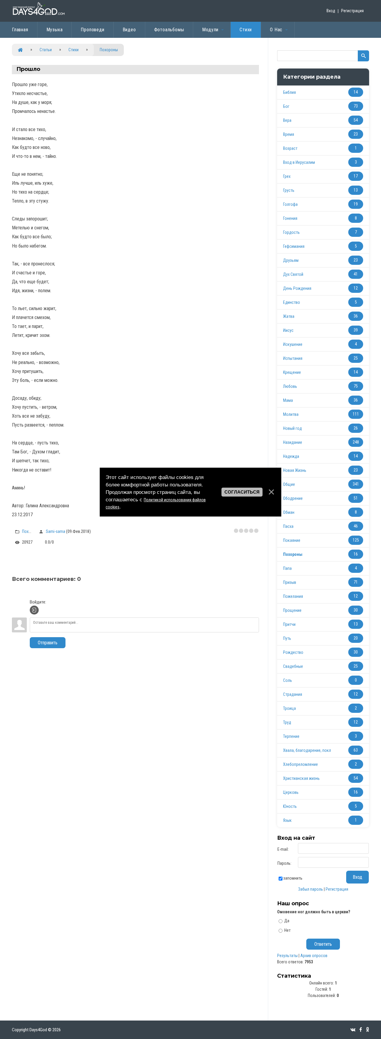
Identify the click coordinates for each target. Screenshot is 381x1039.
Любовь (290, 386)
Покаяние (291, 540)
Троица (289, 708)
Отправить (47, 643)
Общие (289, 484)
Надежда (291, 456)
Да (286, 920)
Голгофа (290, 204)
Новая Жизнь (294, 470)
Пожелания (293, 596)
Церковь (291, 792)
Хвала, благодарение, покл (307, 750)
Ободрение (293, 498)
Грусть (288, 190)
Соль (287, 680)
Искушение (292, 344)
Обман (288, 512)
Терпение (291, 736)
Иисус (288, 330)
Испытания (292, 358)
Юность (290, 806)
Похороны (109, 49)
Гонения (290, 218)
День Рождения (297, 288)
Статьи (46, 49)
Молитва (291, 414)
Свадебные (293, 666)
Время (288, 134)
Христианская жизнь (301, 778)
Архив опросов (313, 955)
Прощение (292, 610)
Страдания (292, 694)
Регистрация (352, 10)
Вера (287, 120)
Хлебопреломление (300, 764)
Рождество (293, 652)
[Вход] (34, 610)
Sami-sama (55, 531)
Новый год (292, 428)
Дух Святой (293, 274)
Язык (287, 820)
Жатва (288, 316)
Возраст (290, 148)
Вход (331, 10)
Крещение (292, 372)
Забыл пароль (310, 889)
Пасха (288, 526)
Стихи (73, 49)
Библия (289, 92)
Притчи (289, 624)
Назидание (292, 442)
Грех (287, 176)
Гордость (291, 232)
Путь (287, 638)
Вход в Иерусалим (299, 162)
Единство (291, 302)
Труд (287, 722)
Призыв (289, 582)
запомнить (292, 878)
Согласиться (242, 492)
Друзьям (291, 260)
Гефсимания (294, 246)
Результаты (287, 955)
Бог (286, 106)
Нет (287, 930)
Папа (287, 568)
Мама (288, 400)
